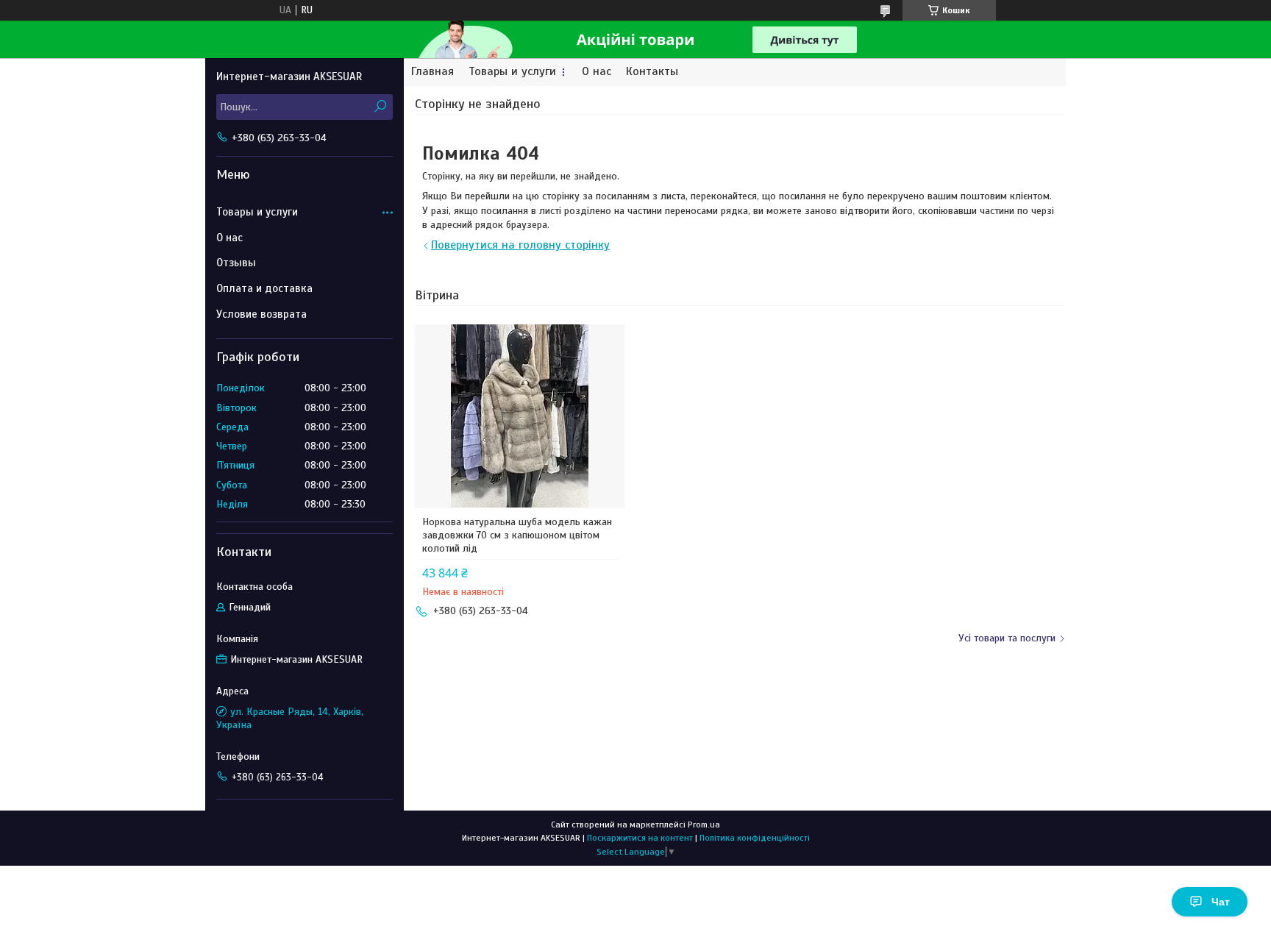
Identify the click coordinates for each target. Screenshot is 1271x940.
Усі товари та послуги (1006, 638)
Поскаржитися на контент (640, 838)
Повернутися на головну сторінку (520, 245)
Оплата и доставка (264, 288)
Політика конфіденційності (754, 838)
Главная (432, 71)
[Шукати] (380, 107)
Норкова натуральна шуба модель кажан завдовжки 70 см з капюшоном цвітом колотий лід (517, 535)
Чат (1220, 902)
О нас (596, 71)
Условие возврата (261, 314)
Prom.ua (704, 824)
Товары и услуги (512, 71)
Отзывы (236, 262)
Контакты (652, 71)
